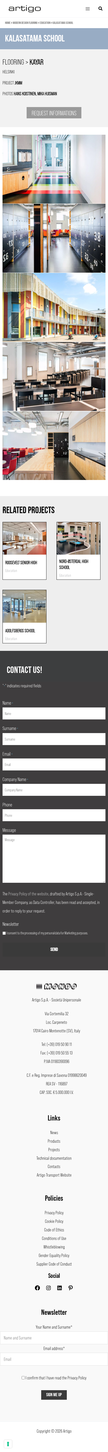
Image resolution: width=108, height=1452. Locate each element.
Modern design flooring (25, 23)
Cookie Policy (54, 1221)
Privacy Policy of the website (28, 893)
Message (9, 830)
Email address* (54, 1348)
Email (8, 754)
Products (54, 1141)
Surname (10, 728)
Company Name (15, 779)
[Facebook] (37, 1289)
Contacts (54, 1166)
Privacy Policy (54, 1212)
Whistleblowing (54, 1246)
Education (45, 23)
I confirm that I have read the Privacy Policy (56, 1377)
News (54, 1132)
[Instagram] (48, 1289)
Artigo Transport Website (54, 1175)
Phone (7, 804)
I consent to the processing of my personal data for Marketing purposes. (47, 933)
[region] (54, 44)
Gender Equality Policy (54, 1255)
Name (8, 703)
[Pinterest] (71, 1289)
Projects (54, 1149)
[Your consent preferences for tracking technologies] (8, 1444)
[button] (100, 9)
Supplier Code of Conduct (54, 1264)
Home (8, 23)
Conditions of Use (54, 1238)
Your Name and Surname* (54, 1327)
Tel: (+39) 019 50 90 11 (56, 1044)
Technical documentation (54, 1158)
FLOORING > (23, 61)
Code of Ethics (54, 1229)
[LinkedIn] (60, 1289)
